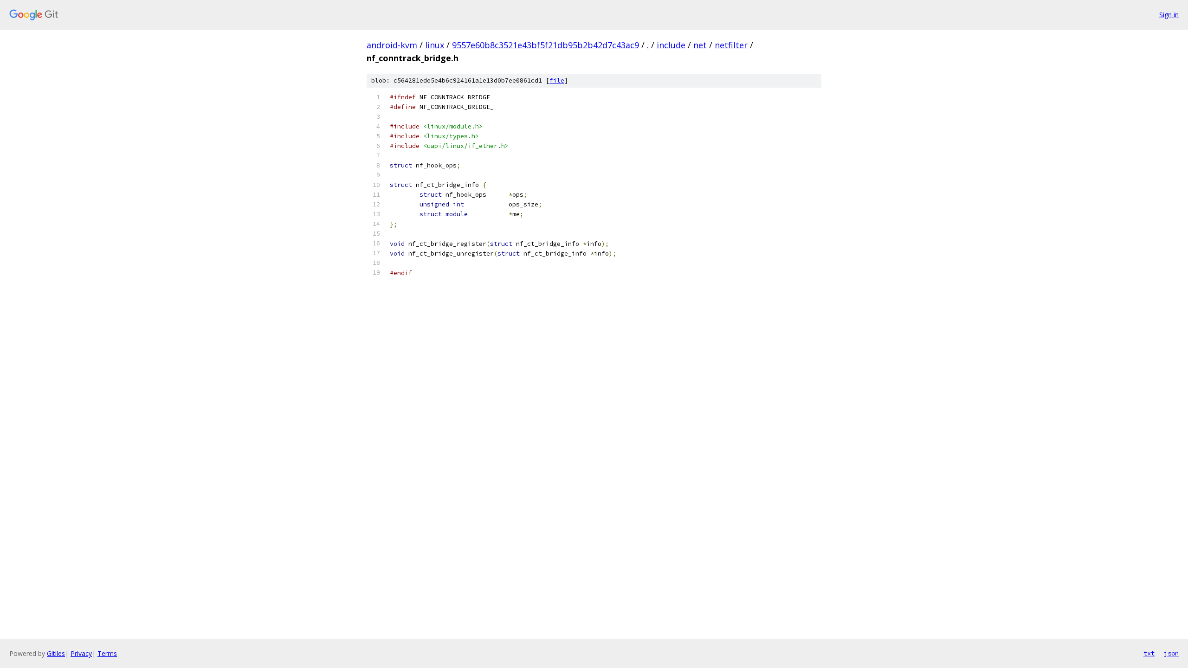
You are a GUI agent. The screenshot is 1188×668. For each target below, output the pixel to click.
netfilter (731, 45)
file (556, 80)
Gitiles (56, 653)
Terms (107, 653)
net (700, 45)
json (1171, 653)
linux (434, 45)
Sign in (1169, 14)
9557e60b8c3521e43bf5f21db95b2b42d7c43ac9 (545, 45)
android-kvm (392, 45)
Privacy (81, 653)
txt (1149, 653)
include (671, 45)
